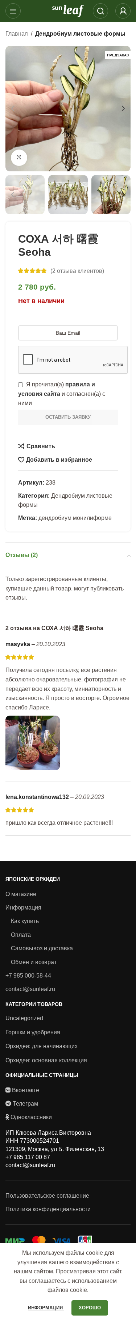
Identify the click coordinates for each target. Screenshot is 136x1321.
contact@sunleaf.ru (30, 989)
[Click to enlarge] (19, 158)
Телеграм (25, 1104)
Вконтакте (25, 1090)
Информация (23, 907)
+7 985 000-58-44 (28, 975)
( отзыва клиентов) (77, 271)
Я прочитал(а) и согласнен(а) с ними (61, 393)
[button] (12, 108)
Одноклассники (31, 1117)
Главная (16, 34)
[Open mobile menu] (13, 11)
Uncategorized (24, 1018)
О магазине (20, 894)
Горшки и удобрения (32, 1032)
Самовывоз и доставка (42, 948)
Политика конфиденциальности (48, 1209)
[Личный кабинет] (123, 11)
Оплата (21, 935)
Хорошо (90, 1307)
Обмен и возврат (34, 962)
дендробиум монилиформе (75, 518)
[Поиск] (100, 11)
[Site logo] (68, 10)
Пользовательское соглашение (47, 1196)
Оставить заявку (68, 417)
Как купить (25, 921)
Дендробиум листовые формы (80, 34)
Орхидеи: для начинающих (41, 1046)
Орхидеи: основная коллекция (46, 1060)
